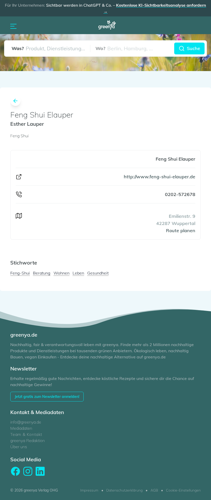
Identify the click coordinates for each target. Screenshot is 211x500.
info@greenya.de (25, 422)
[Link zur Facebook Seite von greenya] (15, 471)
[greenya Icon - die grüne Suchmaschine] (108, 25)
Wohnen (61, 273)
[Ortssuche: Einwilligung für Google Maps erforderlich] (132, 48)
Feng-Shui (20, 273)
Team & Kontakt (26, 434)
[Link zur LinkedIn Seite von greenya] (40, 471)
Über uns (18, 446)
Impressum (89, 490)
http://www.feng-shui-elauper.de (159, 177)
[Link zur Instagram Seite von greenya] (28, 471)
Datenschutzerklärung (124, 490)
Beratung (41, 273)
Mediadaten (21, 428)
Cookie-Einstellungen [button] (183, 490)
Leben (78, 273)
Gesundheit (98, 273)
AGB (154, 490)
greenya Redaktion (27, 440)
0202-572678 (180, 194)
